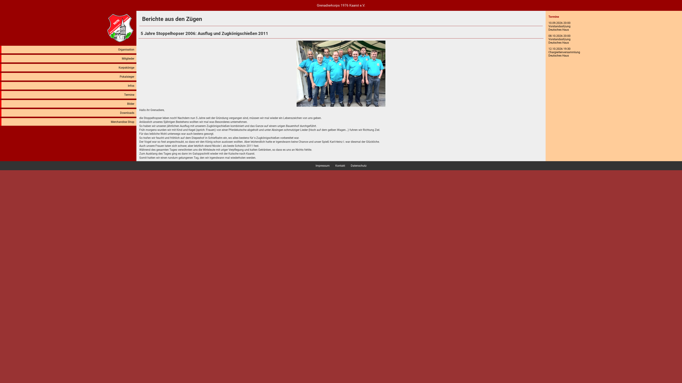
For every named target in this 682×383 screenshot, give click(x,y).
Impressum (323, 165)
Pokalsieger (127, 76)
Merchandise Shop (122, 122)
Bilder (130, 104)
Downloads (127, 113)
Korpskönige (126, 67)
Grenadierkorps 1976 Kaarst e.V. (341, 5)
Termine (129, 94)
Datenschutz (359, 165)
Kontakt (340, 165)
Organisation (126, 49)
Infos (131, 85)
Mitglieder (128, 58)
